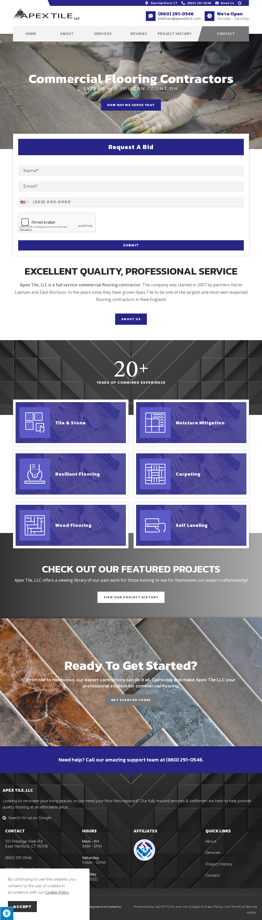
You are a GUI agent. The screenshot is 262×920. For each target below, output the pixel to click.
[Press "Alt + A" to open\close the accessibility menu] (6, 913)
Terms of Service (244, 906)
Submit (131, 245)
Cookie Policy (57, 892)
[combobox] (24, 202)
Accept (22, 906)
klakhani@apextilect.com (179, 18)
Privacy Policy (212, 906)
